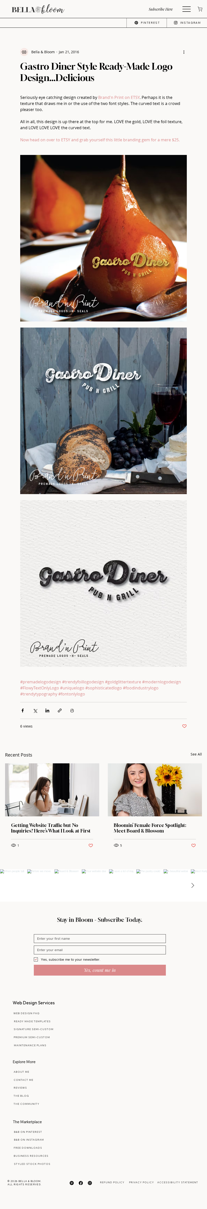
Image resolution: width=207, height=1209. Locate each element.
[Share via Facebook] (22, 710)
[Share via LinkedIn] (47, 710)
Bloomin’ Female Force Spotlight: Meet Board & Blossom (150, 828)
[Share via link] (59, 710)
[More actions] (184, 52)
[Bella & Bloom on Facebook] (81, 1183)
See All (196, 754)
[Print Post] (72, 710)
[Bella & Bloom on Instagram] (90, 1183)
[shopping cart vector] (199, 9)
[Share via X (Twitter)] (35, 710)
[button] (165, 9)
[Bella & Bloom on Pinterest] (72, 1183)
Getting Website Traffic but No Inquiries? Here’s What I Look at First (51, 828)
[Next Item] (192, 885)
